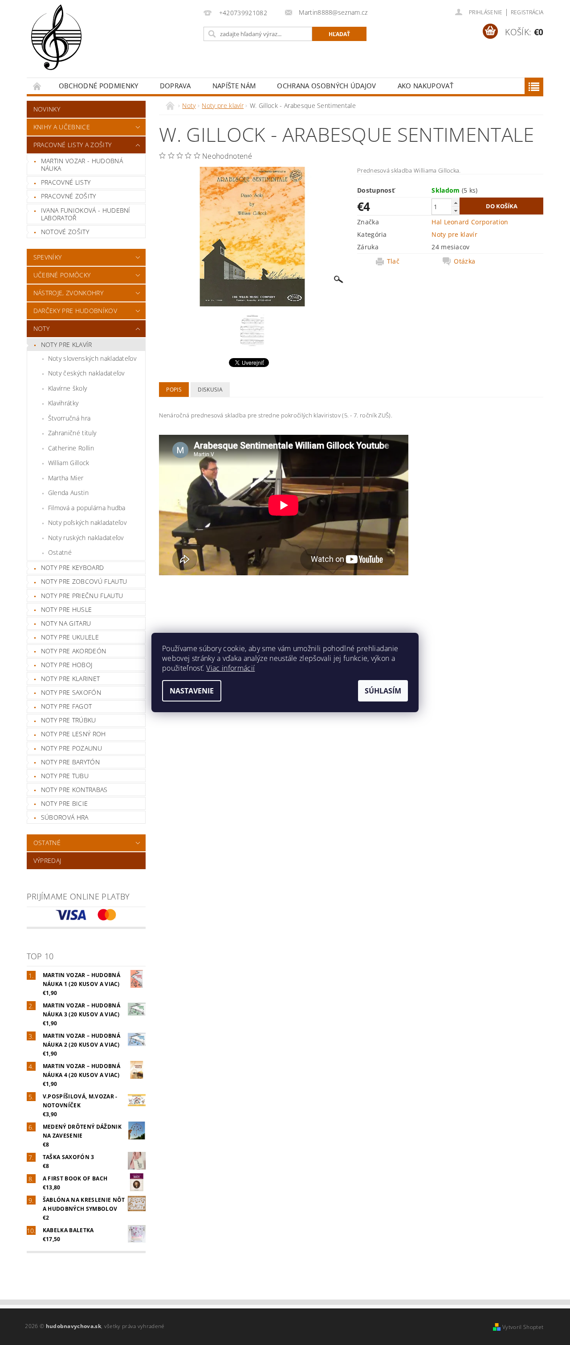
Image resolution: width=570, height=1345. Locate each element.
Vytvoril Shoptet (522, 1327)
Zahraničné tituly (72, 433)
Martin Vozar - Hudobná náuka (82, 165)
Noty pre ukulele (70, 637)
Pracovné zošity (68, 196)
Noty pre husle (66, 609)
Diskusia (210, 389)
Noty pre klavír (66, 344)
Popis (174, 389)
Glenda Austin (68, 492)
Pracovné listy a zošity (72, 144)
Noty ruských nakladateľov (86, 537)
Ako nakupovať (425, 85)
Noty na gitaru (66, 623)
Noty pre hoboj (66, 664)
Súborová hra (65, 817)
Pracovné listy (65, 182)
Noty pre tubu (65, 776)
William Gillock (69, 462)
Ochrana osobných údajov (326, 85)
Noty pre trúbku (68, 720)
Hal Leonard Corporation (470, 222)
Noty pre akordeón (73, 651)
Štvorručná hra (69, 418)
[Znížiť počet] (456, 210)
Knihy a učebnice (61, 127)
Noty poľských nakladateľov (87, 522)
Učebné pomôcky (61, 275)
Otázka (464, 261)
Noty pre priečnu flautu (82, 595)
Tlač (393, 261)
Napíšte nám (234, 85)
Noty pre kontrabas (74, 789)
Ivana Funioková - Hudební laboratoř (85, 214)
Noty (41, 328)
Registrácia (527, 12)
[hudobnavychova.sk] (56, 43)
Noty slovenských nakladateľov (92, 358)
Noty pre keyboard (72, 567)
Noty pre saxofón (71, 692)
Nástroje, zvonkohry (68, 293)
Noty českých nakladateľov (86, 373)
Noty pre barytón (70, 762)
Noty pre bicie (64, 803)
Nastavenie (192, 691)
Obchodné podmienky (98, 85)
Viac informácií (230, 668)
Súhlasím (383, 691)
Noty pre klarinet (70, 678)
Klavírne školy (67, 388)
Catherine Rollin (71, 448)
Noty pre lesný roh (73, 734)
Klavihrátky (63, 403)
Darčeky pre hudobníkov (75, 310)
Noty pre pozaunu (71, 748)
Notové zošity (65, 231)
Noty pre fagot (66, 706)
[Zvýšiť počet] (456, 202)
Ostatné (60, 552)
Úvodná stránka (37, 86)
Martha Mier (66, 478)
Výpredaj (47, 860)
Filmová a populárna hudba (87, 507)
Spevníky (47, 257)
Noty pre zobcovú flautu (84, 581)
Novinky (46, 109)
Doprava (175, 85)
